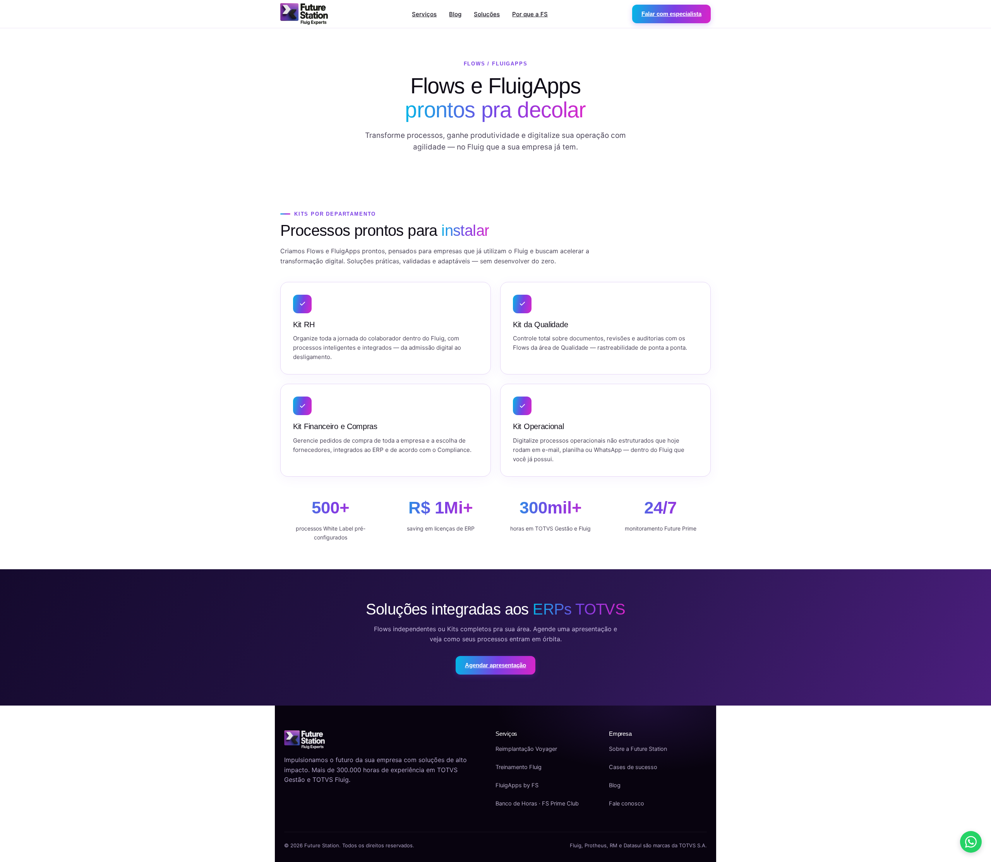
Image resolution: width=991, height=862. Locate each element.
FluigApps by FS (517, 785)
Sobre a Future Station (638, 748)
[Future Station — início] (304, 14)
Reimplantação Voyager (526, 748)
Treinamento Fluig (519, 767)
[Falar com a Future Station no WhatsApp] (971, 842)
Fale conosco (626, 803)
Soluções (487, 14)
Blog (455, 14)
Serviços (424, 14)
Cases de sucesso (633, 767)
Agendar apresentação (495, 665)
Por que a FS (530, 14)
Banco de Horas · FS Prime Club (537, 803)
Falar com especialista (671, 13)
